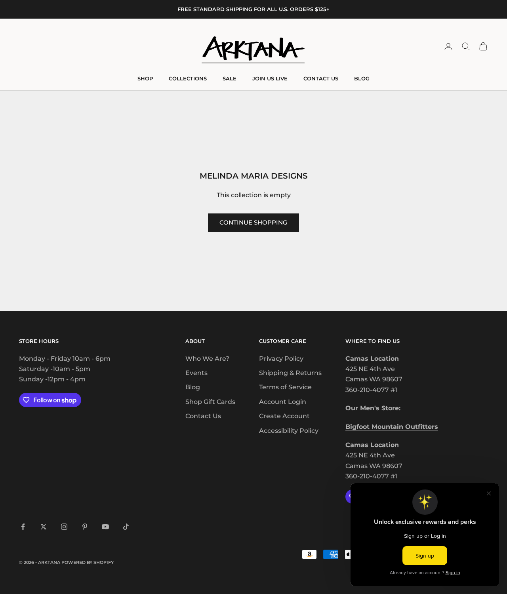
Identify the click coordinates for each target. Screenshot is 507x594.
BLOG (362, 78)
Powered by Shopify (87, 562)
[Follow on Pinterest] (85, 527)
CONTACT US (320, 78)
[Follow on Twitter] (44, 527)
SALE (229, 78)
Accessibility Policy (288, 430)
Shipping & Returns (290, 373)
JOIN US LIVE (270, 78)
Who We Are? (207, 358)
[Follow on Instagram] (64, 527)
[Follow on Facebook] (23, 527)
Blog (192, 387)
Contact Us (203, 416)
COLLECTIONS (188, 78)
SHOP (145, 78)
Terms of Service (285, 387)
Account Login (282, 402)
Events (196, 373)
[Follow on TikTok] (126, 527)
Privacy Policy (281, 358)
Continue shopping (253, 222)
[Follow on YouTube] (105, 527)
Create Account (284, 416)
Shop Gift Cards (210, 402)
